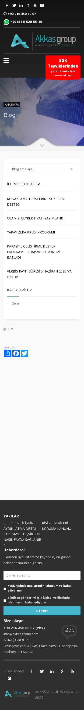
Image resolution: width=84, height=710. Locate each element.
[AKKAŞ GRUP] (42, 41)
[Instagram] (21, 5)
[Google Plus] (28, 5)
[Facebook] (7, 5)
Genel (16, 303)
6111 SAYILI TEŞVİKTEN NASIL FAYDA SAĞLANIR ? (22, 539)
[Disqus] (42, 431)
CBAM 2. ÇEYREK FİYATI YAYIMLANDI (35, 218)
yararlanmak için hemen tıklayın (63, 67)
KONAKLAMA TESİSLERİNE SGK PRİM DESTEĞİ (36, 202)
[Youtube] (35, 5)
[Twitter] (14, 5)
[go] (71, 169)
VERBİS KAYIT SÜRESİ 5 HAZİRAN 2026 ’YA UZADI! (39, 274)
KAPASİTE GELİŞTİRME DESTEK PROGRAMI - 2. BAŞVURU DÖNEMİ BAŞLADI (33, 252)
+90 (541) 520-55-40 (26, 21)
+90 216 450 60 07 (22, 13)
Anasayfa (12, 105)
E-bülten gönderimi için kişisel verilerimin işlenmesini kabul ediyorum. (38, 600)
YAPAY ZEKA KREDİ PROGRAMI (31, 232)
